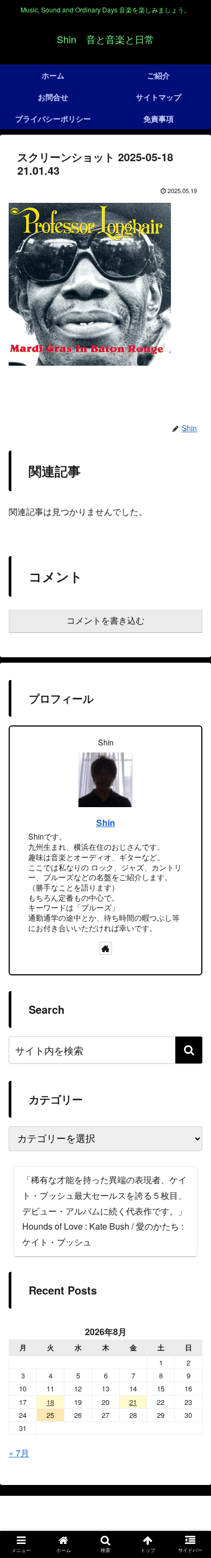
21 (133, 1402)
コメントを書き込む (105, 620)
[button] (188, 1050)
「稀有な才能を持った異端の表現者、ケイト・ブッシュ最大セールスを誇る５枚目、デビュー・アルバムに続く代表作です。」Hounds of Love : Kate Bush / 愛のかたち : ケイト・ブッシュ (104, 1210)
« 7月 (19, 1453)
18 (50, 1402)
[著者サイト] (105, 948)
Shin (105, 822)
